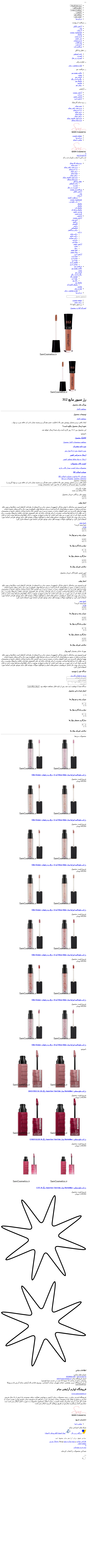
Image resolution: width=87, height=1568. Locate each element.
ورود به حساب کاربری (78, 676)
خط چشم (74, 250)
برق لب (75, 240)
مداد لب (75, 242)
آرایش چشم (78, 97)
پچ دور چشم (77, 212)
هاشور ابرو (74, 262)
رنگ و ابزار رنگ (76, 79)
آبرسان (79, 30)
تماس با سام (77, 140)
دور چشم (78, 38)
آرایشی (79, 216)
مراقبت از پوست (76, 189)
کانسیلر (75, 224)
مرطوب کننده (73, 197)
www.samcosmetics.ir (79, 1394)
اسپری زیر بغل (77, 58)
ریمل (76, 248)
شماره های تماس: (80, 1375)
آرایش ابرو (78, 99)
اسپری (79, 56)
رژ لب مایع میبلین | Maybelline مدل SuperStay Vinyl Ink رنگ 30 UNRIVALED (58, 1139)
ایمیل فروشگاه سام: (79, 1379)
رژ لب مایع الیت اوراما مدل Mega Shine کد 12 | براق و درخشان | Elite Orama (59, 820)
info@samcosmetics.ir (64, 1379)
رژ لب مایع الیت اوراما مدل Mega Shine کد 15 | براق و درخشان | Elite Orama (59, 955)
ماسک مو (78, 81)
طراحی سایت (81, 1441)
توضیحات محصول (80, 478)
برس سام (78, 112)
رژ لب (80, 95)
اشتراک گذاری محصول (78, 308)
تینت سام (78, 106)
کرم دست (78, 36)
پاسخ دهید (82, 523)
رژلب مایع (74, 234)
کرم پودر (75, 220)
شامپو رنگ (74, 276)
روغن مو (79, 85)
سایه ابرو (74, 258)
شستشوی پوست (76, 32)
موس (80, 75)
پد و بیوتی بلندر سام (75, 108)
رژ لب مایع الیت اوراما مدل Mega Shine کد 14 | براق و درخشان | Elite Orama (59, 910)
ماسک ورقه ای (76, 210)
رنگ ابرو (75, 278)
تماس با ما (78, 1424)
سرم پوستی (78, 40)
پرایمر (76, 226)
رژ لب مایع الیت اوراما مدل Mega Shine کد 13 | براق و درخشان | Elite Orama (59, 865)
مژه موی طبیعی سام (74, 118)
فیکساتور (74, 228)
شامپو (80, 83)
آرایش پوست (77, 92)
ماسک (80, 34)
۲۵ (85, 527)
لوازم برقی (78, 289)
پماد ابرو (75, 260)
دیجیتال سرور (54, 1441)
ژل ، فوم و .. (73, 202)
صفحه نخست (77, 136)
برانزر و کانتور (73, 230)
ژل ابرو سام (77, 110)
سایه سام (78, 114)
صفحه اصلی (82, 1443)
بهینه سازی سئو (69, 1441)
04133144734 (81, 155)
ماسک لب (78, 208)
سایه (76, 246)
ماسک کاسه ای (72, 284)
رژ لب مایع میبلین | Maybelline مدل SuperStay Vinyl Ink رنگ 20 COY (61, 1188)
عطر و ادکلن (77, 181)
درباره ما (79, 19)
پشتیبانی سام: (81, 1381)
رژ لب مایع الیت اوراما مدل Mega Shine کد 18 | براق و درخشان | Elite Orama (59, 1045)
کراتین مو (78, 77)
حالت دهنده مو (77, 73)
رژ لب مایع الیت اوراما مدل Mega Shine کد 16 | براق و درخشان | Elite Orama (59, 1000)
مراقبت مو (78, 266)
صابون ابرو (74, 264)
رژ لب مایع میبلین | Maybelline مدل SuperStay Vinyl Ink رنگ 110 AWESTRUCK (57, 1091)
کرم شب (79, 44)
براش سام (78, 116)
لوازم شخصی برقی (75, 65)
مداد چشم (74, 252)
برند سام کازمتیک (76, 163)
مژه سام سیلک (76, 120)
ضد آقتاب (78, 42)
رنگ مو (75, 280)
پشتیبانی (76, 1447)
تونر (80, 28)
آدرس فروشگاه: (80, 1383)
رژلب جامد (74, 236)
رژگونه (75, 222)
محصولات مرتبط (67, 478)
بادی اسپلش (77, 54)
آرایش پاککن (77, 26)
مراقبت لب (78, 46)
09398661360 (70, 1376)
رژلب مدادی (73, 238)
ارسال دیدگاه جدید (33, 686)
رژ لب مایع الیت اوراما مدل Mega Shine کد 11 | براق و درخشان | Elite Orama (59, 775)
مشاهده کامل (81, 409)
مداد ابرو (75, 256)
